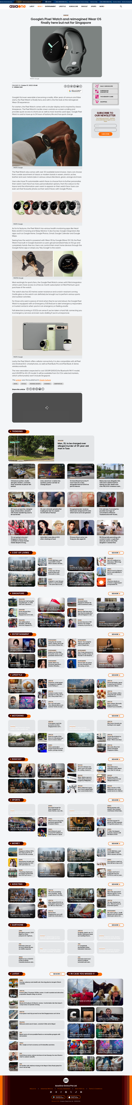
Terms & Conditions (95, 1089)
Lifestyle (62, 6)
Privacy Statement (64, 1089)
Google (23, 383)
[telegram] (71, 86)
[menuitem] (32, 6)
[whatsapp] (74, 86)
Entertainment (50, 6)
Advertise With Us (47, 1089)
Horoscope (73, 6)
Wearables (47, 383)
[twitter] (68, 86)
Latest (32, 6)
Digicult (84, 6)
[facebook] (65, 86)
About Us (33, 1089)
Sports (93, 6)
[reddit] (77, 86)
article (18, 380)
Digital (15, 383)
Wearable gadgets (35, 383)
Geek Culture (45, 380)
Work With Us (79, 1089)
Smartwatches (58, 383)
